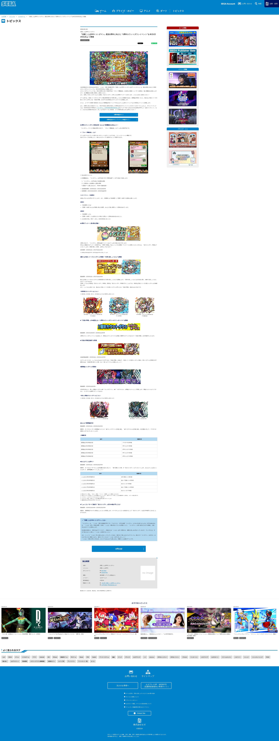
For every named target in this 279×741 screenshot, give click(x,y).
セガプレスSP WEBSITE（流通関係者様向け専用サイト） (156, 685)
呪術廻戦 (24, 661)
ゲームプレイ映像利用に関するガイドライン (137, 707)
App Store (103, 570)
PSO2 (267, 657)
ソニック (246, 657)
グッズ (120, 657)
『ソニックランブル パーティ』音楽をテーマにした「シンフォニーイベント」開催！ (115, 634)
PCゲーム (50, 638)
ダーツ (163, 11)
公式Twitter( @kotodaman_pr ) (109, 585)
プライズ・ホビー (125, 11)
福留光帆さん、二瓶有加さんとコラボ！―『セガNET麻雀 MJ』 (157, 634)
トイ (145, 657)
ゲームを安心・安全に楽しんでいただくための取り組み (140, 693)
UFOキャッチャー (162, 657)
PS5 (88, 657)
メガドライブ (204, 657)
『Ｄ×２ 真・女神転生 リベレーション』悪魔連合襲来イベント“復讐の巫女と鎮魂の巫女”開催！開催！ (208, 634)
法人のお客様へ (123, 685)
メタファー (237, 657)
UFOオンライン (175, 657)
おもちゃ (152, 657)
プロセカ (184, 657)
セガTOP (3, 16)
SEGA (10, 657)
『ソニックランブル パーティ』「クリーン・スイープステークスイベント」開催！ (255, 634)
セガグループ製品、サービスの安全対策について (138, 703)
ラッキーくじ (194, 657)
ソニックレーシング (257, 657)
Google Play (104, 572)
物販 (113, 657)
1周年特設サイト (119, 114)
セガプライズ (136, 657)
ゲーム (103, 11)
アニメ (147, 11)
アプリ (34, 657)
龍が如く (5, 661)
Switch (94, 657)
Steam (81, 657)
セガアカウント (15, 661)
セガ (4, 657)
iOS (49, 657)
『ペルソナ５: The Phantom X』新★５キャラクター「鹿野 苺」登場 (65, 634)
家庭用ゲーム (64, 657)
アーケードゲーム (153, 638)
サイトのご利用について (132, 696)
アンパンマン (71, 661)
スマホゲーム (21, 16)
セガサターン (214, 657)
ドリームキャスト (226, 657)
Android (42, 657)
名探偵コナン (51, 661)
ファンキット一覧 (82, 661)
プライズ (127, 657)
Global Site (141, 713)
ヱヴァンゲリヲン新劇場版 (37, 661)
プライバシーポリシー (131, 700)
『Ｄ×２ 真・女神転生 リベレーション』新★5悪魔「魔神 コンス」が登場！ (21, 634)
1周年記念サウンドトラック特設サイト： (119, 119)
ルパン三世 (61, 661)
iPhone (55, 657)
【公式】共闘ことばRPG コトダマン (110, 583)
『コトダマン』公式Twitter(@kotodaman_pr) (108, 107)
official (118, 549)
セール (92, 661)
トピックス (178, 11)
